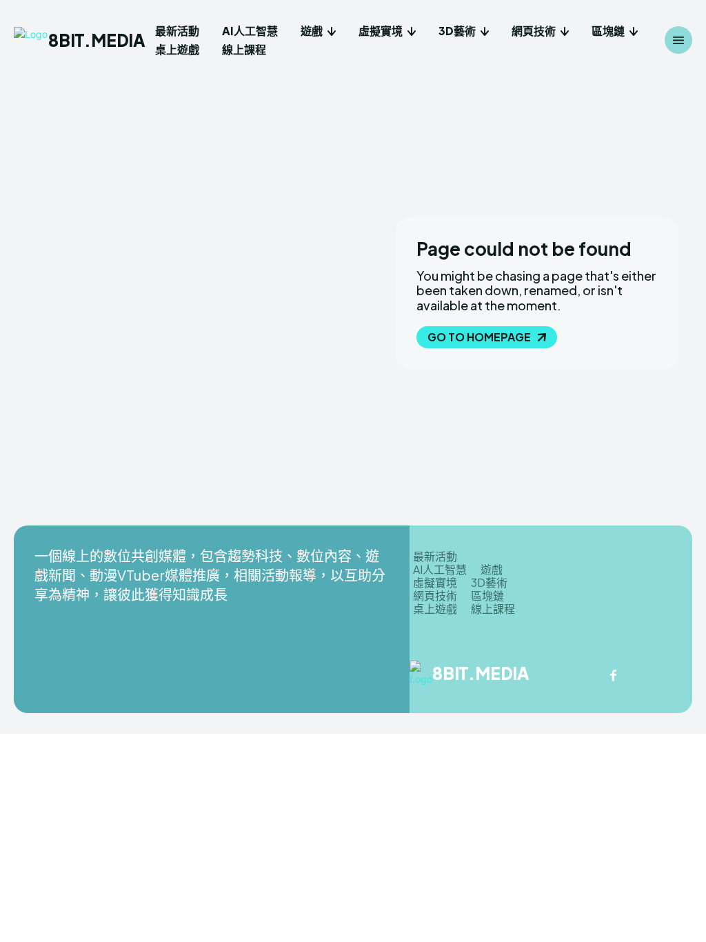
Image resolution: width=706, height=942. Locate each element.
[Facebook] (613, 676)
